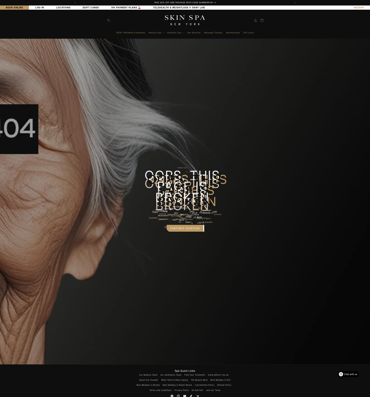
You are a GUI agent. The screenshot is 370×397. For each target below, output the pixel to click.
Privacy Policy (181, 390)
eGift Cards (91, 7)
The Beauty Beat (199, 380)
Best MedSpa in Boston (148, 385)
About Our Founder (148, 380)
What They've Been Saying (174, 380)
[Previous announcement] (75, 2)
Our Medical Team (148, 375)
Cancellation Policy (204, 385)
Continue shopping (185, 228)
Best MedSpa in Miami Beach (177, 385)
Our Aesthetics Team (170, 375)
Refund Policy (224, 385)
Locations (63, 7)
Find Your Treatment (194, 375)
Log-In (39, 7)
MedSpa (359, 7)
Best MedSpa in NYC (220, 380)
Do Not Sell (197, 390)
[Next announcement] (295, 2)
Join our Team (213, 390)
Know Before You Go (218, 375)
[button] (109, 20)
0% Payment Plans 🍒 (126, 7)
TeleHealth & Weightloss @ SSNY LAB (179, 7)
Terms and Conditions (161, 390)
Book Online (14, 7)
